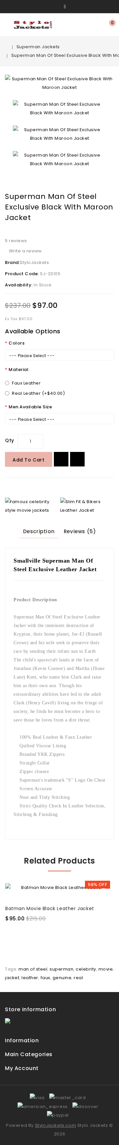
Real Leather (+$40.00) (38, 393)
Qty (9, 440)
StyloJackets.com (55, 1125)
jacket (12, 978)
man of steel (33, 969)
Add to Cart (29, 460)
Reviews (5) (80, 531)
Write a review (25, 251)
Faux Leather (26, 383)
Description (39, 531)
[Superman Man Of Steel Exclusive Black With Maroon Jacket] (59, 83)
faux (45, 978)
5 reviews (16, 241)
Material (18, 369)
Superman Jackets (38, 47)
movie (106, 969)
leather (29, 978)
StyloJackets (34, 262)
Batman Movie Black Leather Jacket (49, 908)
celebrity (86, 969)
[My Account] (52, 6)
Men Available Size (30, 407)
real (78, 978)
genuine (62, 978)
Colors (16, 343)
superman (61, 969)
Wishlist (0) (98, 25)
